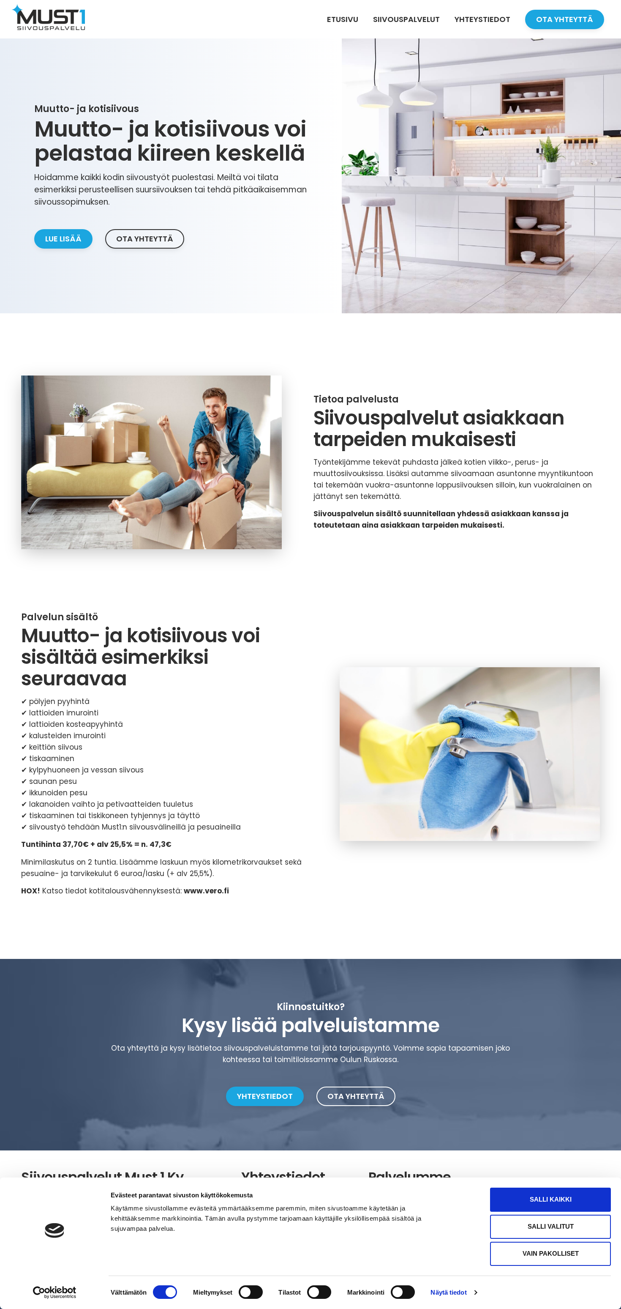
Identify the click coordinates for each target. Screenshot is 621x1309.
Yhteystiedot (482, 19)
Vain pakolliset (551, 1253)
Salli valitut (551, 1226)
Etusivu (342, 19)
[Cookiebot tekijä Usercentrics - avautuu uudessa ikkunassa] (55, 1292)
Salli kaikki (551, 1199)
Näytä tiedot (448, 1292)
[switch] (251, 1292)
